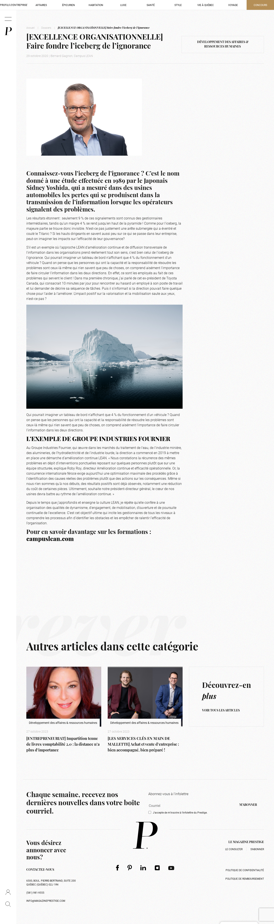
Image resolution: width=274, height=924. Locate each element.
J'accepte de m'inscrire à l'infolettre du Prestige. (180, 812)
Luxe (123, 5)
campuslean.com (50, 539)
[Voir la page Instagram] (157, 867)
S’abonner (257, 849)
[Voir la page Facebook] (117, 867)
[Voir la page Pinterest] (129, 867)
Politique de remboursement (244, 878)
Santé (151, 5)
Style (178, 5)
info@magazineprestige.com (45, 900)
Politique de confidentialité (245, 870)
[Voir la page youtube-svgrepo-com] (171, 867)
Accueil (30, 27)
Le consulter (234, 849)
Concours (260, 5)
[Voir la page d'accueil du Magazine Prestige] (145, 835)
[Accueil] (8, 31)
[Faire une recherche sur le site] (8, 904)
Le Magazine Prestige (246, 842)
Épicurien (68, 5)
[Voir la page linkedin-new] (143, 867)
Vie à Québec (205, 5)
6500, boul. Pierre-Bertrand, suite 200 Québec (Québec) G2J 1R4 (51, 882)
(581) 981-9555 (35, 892)
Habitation (96, 5)
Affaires (41, 5)
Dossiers (46, 27)
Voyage (233, 5)
